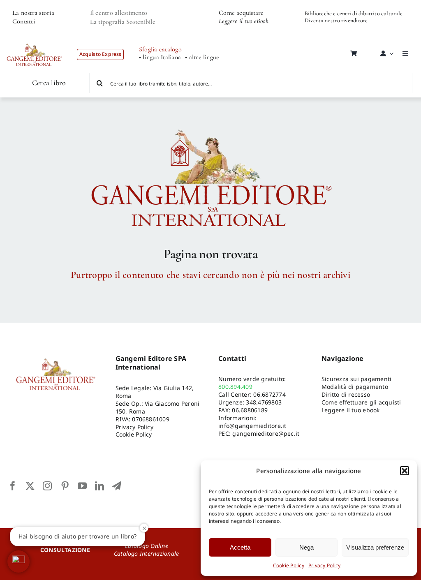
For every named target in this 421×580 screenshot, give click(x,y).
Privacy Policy (324, 565)
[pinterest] (64, 485)
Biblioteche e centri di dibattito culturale (353, 13)
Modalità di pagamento (355, 387)
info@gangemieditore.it (252, 426)
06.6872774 (269, 394)
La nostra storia (33, 13)
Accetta (240, 547)
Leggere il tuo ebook (351, 410)
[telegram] (116, 485)
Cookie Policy (288, 565)
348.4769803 (264, 402)
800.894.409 (235, 387)
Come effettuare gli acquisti (361, 402)
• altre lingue (202, 57)
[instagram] (47, 485)
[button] (404, 471)
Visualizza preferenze (375, 547)
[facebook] (12, 485)
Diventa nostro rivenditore (336, 20)
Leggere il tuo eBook (243, 21)
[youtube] (82, 485)
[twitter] (30, 485)
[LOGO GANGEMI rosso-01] (34, 39)
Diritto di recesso (346, 394)
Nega (306, 547)
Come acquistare (241, 13)
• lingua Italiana (160, 57)
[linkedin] (99, 485)
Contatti (23, 21)
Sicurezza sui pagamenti (357, 379)
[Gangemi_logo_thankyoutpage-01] (210, 125)
